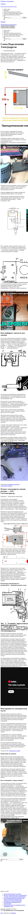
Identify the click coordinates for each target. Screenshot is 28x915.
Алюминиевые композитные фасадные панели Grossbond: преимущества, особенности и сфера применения (14, 899)
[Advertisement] (14, 875)
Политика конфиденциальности (12, 12)
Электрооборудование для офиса (12, 894)
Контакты (6, 10)
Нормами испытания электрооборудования (10, 485)
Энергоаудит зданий (14, 750)
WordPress (13, 913)
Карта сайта (7, 9)
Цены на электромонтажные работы (13, 13)
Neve (2, 913)
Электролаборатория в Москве (12, 14)
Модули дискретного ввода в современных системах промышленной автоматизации (15, 896)
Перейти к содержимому (7, 1)
